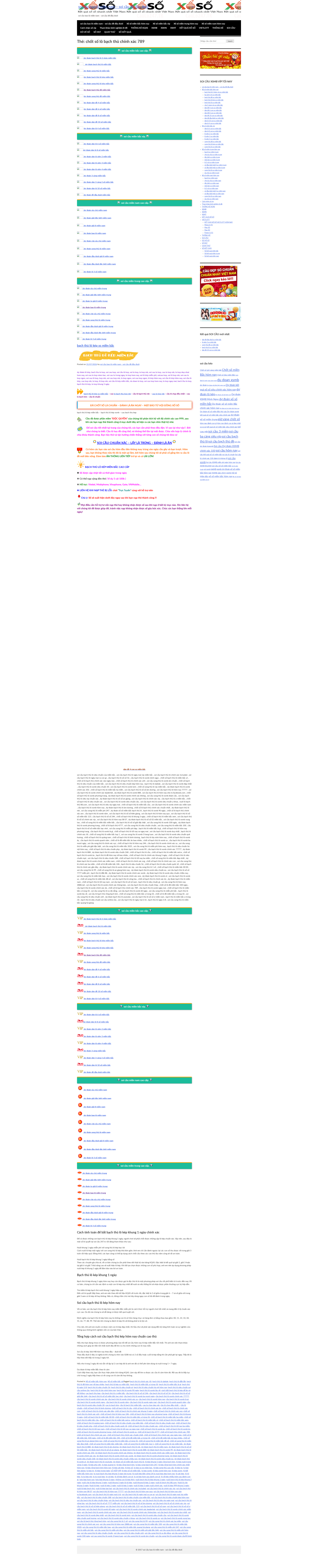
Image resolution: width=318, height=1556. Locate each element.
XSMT (173, 28)
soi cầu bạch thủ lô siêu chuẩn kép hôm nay (170, 1497)
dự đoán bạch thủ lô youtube (99, 1462)
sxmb (213, 469)
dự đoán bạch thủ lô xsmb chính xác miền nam (154, 1453)
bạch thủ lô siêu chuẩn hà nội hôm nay (150, 1387)
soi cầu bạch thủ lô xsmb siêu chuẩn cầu (148, 1515)
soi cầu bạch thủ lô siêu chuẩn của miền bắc (131, 1497)
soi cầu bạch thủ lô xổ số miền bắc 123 (122, 1506)
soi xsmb (207, 469)
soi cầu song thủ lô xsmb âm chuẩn (139, 1536)
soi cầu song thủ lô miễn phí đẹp (109, 1530)
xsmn (229, 473)
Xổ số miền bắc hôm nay (138, 24)
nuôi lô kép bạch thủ (86, 1489)
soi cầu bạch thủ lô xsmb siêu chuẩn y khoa (116, 1518)
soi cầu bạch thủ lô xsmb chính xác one (99, 1512)
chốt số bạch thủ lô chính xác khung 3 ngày (133, 1411)
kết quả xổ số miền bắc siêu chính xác (222, 427)
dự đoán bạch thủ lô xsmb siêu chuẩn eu (155, 1459)
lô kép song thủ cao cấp (163, 1468)
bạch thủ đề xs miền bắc (212, 97)
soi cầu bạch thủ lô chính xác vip (161, 1489)
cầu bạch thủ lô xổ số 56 (160, 1393)
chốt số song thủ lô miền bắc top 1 (139, 1444)
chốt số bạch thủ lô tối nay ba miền (174, 1426)
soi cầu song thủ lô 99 (138, 1521)
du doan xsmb (228, 380)
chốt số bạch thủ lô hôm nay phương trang (148, 1414)
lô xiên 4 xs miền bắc (211, 139)
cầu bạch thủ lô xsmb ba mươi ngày (139, 1396)
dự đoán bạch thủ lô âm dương (105, 1447)
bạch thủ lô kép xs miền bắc (95, 345)
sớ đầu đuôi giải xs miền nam (214, 194)
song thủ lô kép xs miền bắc (214, 144)
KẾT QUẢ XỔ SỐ (187, 28)
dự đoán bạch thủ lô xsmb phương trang (151, 1456)
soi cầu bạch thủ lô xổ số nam (153, 1506)
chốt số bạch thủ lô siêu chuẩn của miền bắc (124, 1423)
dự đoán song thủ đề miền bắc (97, 96)
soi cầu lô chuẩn (228, 455)
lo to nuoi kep (99, 1477)
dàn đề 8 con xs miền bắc (213, 113)
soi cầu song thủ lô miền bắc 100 (147, 1524)
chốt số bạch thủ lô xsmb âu (152, 1429)
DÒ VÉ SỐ (85, 32)
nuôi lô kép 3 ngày (125, 1486)
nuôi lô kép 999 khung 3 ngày (176, 1486)
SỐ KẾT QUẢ (125, 32)
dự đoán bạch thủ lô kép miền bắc (99, 77)
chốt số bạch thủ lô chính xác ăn (147, 1408)
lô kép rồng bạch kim (126, 1465)
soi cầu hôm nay (227, 450)
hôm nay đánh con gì (208, 423)
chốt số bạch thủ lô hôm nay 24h (114, 1414)
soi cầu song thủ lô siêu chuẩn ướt (129, 1533)
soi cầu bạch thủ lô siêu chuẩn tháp (92, 1500)
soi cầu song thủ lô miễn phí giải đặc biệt (141, 1530)
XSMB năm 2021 (219, 473)
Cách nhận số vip (88, 28)
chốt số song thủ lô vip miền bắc (169, 1444)
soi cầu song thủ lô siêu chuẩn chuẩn (97, 1533)
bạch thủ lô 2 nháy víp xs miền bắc (216, 92)
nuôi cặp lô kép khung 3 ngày (94, 1483)
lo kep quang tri (109, 1465)
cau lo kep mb (158, 394)
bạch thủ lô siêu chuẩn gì (122, 1387)
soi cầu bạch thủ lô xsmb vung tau (175, 1518)
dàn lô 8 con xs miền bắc (212, 131)
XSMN (164, 28)
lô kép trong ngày (102, 1471)
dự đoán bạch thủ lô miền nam (154, 1447)
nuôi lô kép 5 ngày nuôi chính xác (148, 1486)
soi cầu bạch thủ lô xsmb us (148, 1518)
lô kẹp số (129, 1468)
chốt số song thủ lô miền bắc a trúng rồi (120, 1441)
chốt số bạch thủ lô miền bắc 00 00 (99, 1417)
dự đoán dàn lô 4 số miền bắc (96, 129)
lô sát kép (180, 1474)
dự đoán (203, 385)
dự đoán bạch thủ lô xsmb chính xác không (114, 1453)
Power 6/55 (208, 233)
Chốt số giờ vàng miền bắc (211, 370)
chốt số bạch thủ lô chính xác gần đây (97, 1411)
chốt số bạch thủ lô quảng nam (90, 1423)
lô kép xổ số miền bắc (131, 1471)
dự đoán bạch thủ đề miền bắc (97, 90)
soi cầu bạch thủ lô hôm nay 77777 (108, 1492)
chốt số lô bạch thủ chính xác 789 (175, 1432)
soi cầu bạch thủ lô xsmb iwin (117, 1515)
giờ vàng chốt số (229, 419)
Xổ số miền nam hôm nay (213, 24)
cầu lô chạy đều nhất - (170, 1405)
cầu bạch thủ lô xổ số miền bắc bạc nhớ (105, 1396)
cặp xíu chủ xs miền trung (213, 155)
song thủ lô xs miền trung (213, 170)
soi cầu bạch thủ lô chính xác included (129, 1489)
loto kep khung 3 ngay (104, 1480)
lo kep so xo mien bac (143, 1468)
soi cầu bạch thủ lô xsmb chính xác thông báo (136, 1512)
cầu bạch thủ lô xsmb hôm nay (152, 1399)
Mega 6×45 (208, 225)
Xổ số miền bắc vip (161, 24)
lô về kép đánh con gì (124, 1477)
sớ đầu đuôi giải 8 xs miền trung (215, 165)
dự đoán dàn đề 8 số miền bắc (97, 116)
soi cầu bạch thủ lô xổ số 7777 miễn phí (103, 1503)
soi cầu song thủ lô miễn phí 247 (165, 1527)
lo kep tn (90, 1471)
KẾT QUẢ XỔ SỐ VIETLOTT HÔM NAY (218, 222)
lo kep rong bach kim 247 (146, 1465)
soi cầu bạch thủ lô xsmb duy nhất (172, 1512)
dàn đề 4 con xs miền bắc (213, 108)
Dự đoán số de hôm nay (223, 394)
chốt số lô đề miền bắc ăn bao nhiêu (166, 1438)
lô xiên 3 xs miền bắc (211, 136)
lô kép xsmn (177, 1471)
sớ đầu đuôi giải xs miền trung (214, 168)
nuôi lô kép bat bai (104, 1489)
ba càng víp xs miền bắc (212, 95)
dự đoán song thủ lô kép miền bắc (98, 84)
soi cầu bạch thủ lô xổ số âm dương (136, 1503)
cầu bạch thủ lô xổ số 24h (137, 1393)
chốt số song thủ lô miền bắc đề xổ (154, 1441)
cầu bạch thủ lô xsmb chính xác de (92, 1399)
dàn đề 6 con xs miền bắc (213, 110)
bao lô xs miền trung (211, 152)
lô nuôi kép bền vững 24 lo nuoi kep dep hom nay (153, 1474)
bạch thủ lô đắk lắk (177, 1381)
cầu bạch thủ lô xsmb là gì (177, 1399)
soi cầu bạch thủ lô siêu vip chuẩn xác (125, 1500)
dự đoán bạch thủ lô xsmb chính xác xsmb (115, 1456)
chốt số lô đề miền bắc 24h (108, 1438)
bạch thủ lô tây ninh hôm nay (103, 1390)
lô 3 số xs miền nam (211, 188)
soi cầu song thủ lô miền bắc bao (96, 1527)
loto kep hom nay (87, 1480)
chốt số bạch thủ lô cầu (122, 1408)
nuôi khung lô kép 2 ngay (144, 1483)
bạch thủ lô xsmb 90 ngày (128, 1390)
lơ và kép (110, 1477)
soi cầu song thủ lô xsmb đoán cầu (170, 1536)
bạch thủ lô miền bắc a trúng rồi (144, 1384)
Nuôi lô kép (94, 1486)
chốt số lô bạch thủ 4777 (148, 1432)
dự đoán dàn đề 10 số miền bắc (97, 122)
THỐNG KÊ (217, 28)
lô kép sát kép (118, 1468)
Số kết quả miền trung (212, 253)
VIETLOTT (204, 28)
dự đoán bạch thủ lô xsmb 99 (160, 1450)
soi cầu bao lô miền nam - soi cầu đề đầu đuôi (119, 364)
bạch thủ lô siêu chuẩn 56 (99, 1387)
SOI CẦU (231, 28)
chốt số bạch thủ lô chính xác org (167, 1411)
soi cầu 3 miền (218, 431)
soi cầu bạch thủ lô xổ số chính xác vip (169, 1503)
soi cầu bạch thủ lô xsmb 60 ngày (100, 1509)
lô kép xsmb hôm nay (162, 1471)
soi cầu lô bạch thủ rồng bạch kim (91, 1521)
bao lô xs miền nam (211, 178)
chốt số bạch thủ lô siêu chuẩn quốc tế (110, 1426)
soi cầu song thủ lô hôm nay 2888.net (116, 1524)
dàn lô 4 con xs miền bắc (212, 123)
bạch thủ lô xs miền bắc (212, 102)
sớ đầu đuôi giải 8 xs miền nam (215, 191)
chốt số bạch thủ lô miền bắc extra (115, 1420)
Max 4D (207, 230)
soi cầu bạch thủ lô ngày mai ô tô (106, 1495)
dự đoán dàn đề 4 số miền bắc (97, 103)
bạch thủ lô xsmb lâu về (150, 1390)
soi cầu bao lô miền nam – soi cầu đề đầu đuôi (113, 7)
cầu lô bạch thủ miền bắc (131, 1405)
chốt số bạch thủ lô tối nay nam (90, 1429)
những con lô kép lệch (125, 1480)
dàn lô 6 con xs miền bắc (212, 129)
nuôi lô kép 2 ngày (108, 1486)
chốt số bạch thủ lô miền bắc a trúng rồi (132, 1417)
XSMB (154, 28)
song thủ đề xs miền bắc (212, 142)
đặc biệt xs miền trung (212, 157)
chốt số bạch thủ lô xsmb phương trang (94, 1432)
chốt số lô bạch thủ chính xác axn (91, 1435)
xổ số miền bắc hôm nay (220, 476)
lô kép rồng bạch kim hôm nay (98, 1468)
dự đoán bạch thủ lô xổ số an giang (104, 1450)
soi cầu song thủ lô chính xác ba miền (165, 1521)
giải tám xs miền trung (212, 160)
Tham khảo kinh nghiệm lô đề (113, 28)
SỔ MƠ (97, 32)
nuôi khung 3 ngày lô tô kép (120, 1483)
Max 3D (207, 227)
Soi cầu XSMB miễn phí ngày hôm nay (220, 462)
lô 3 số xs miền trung (211, 162)
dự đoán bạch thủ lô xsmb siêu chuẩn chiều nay (116, 1459)
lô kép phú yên (94, 1465)
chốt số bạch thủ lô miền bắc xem (173, 1420)
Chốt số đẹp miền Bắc (226, 375)
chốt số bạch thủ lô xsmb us (124, 1432)
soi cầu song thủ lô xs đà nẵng (158, 1533)
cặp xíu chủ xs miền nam (212, 181)
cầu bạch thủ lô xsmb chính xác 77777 (172, 1396)
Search (230, 41)
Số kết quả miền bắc (211, 251)
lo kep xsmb (146, 1471)
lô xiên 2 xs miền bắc (211, 134)
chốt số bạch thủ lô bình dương (97, 1408)
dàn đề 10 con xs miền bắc (213, 115)
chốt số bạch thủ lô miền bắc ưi (144, 1420)
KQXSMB (203, 427)
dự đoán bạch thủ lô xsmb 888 (133, 1450)
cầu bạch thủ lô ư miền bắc (113, 1393)
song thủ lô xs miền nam (212, 196)
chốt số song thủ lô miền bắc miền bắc (106, 1444)
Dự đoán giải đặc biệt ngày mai (216, 385)
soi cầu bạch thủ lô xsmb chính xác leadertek (135, 1509)
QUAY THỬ (109, 32)
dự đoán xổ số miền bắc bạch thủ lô (128, 1462)
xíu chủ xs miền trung (211, 173)
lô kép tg (178, 1468)
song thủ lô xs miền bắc (212, 147)
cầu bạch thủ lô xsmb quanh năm (172, 1402)
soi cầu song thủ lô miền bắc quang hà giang (131, 1527)
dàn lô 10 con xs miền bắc (213, 121)
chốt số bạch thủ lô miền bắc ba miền (167, 1417)
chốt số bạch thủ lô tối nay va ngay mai (122, 1429)
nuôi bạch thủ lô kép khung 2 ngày (150, 1480)
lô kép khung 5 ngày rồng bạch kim (160, 1462)
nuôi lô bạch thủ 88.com (166, 1483)
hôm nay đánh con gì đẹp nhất (229, 423)
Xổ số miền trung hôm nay (186, 24)
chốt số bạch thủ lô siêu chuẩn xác (143, 1426)
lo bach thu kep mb (122, 394)
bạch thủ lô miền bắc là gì (170, 1384)
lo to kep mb (86, 1477)
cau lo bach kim (112, 1405)
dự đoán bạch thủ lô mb (129, 1447)
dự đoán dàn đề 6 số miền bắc (97, 109)
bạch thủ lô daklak (160, 1381)
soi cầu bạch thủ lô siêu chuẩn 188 (96, 1497)
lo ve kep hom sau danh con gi (147, 1477)
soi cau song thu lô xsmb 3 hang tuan (107, 1536)
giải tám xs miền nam (211, 186)
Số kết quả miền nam (211, 256)
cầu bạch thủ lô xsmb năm (117, 1402)
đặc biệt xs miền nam (211, 183)
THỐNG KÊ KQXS (139, 28)
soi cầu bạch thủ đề (221, 441)
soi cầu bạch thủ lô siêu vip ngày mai (158, 1500)
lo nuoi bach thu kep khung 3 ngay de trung (112, 1474)
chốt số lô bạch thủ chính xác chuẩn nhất (125, 1435)
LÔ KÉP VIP (116, 1471)
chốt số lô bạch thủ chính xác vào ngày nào (163, 1435)
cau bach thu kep (93, 1393)
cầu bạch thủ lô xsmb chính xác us (123, 1399)
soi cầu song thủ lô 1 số (117, 1521)
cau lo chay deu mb (151, 1405)
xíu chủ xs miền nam (211, 199)
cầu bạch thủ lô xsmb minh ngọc (91, 1402)
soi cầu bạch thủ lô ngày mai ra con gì (138, 1495)
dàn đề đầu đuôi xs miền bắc (214, 118)
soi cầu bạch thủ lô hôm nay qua (138, 1492)
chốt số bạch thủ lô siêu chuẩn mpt (159, 1423)
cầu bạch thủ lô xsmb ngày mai (143, 1402)
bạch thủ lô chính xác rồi (140, 1381)
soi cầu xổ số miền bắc (221, 466)
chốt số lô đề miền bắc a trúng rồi (135, 1438)
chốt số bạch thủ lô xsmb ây (178, 1429)
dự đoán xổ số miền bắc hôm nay (229, 408)
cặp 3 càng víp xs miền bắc (213, 105)
